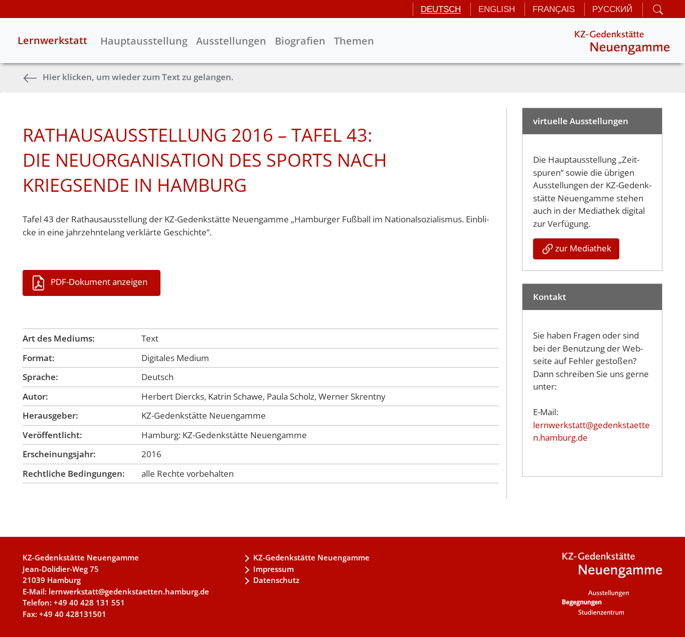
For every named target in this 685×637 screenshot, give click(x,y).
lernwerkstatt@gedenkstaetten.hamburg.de (129, 591)
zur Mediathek (583, 248)
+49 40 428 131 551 (89, 602)
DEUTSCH (441, 9)
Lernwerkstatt (52, 40)
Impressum (273, 569)
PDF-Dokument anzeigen (99, 281)
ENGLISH (496, 9)
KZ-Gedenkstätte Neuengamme (311, 557)
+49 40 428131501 (72, 614)
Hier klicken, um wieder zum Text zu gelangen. (138, 77)
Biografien (300, 41)
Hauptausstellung (144, 41)
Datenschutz (276, 580)
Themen (354, 41)
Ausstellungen (231, 41)
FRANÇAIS (554, 9)
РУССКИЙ (612, 9)
